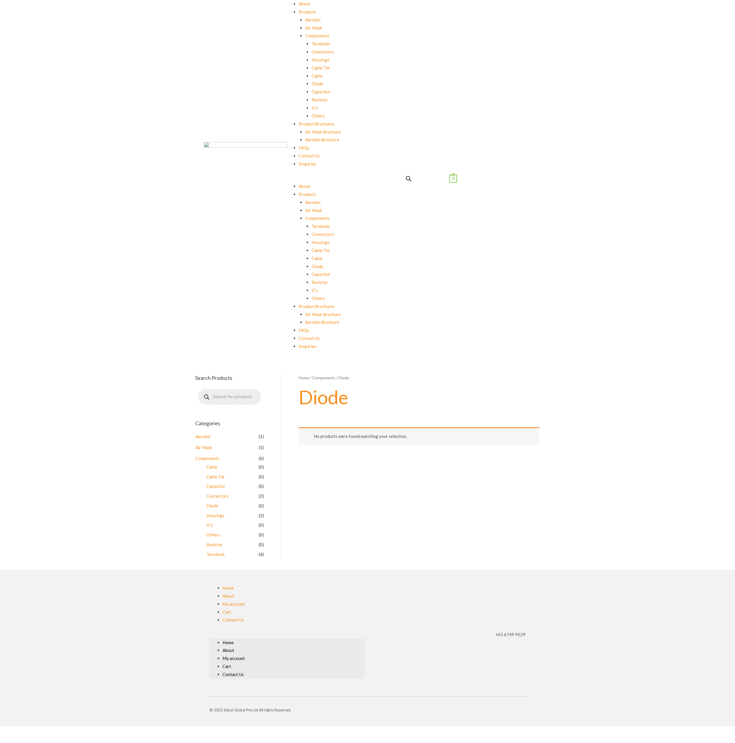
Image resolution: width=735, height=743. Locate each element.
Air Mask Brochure (323, 131)
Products (307, 11)
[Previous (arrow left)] (5, 740)
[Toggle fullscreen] (30, 732)
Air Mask (313, 27)
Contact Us (309, 155)
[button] (327, 178)
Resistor (320, 99)
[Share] (18, 732)
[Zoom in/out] (43, 732)
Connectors (323, 51)
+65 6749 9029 (510, 634)
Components (317, 35)
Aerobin (312, 19)
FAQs (304, 147)
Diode (317, 83)
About (304, 3)
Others (318, 115)
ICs (315, 107)
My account (234, 604)
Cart (227, 612)
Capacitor (321, 91)
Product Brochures (317, 123)
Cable (317, 75)
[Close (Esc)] (5, 732)
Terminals (321, 43)
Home (304, 377)
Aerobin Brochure (322, 139)
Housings (321, 59)
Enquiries (307, 163)
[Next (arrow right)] (18, 740)
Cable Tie (321, 67)
